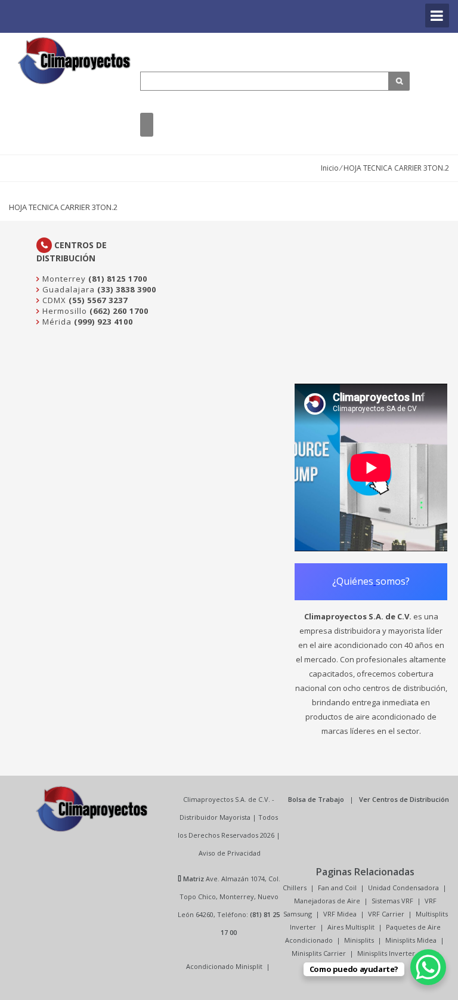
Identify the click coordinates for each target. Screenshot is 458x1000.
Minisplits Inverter (386, 953)
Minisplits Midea (411, 940)
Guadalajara (67, 289)
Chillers (295, 887)
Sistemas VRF (392, 900)
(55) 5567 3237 (98, 300)
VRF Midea (340, 913)
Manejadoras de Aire (327, 900)
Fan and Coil (337, 887)
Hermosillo (63, 310)
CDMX (53, 300)
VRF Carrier (386, 913)
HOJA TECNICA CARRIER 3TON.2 (63, 207)
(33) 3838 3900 (126, 289)
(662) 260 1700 (118, 310)
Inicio (330, 168)
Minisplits (359, 940)
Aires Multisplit (351, 926)
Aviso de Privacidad (230, 852)
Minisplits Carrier (319, 953)
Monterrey (63, 278)
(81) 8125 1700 (117, 278)
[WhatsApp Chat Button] (428, 967)
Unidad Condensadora (403, 887)
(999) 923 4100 (103, 321)
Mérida (56, 321)
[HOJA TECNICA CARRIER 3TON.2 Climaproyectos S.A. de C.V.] (74, 60)
